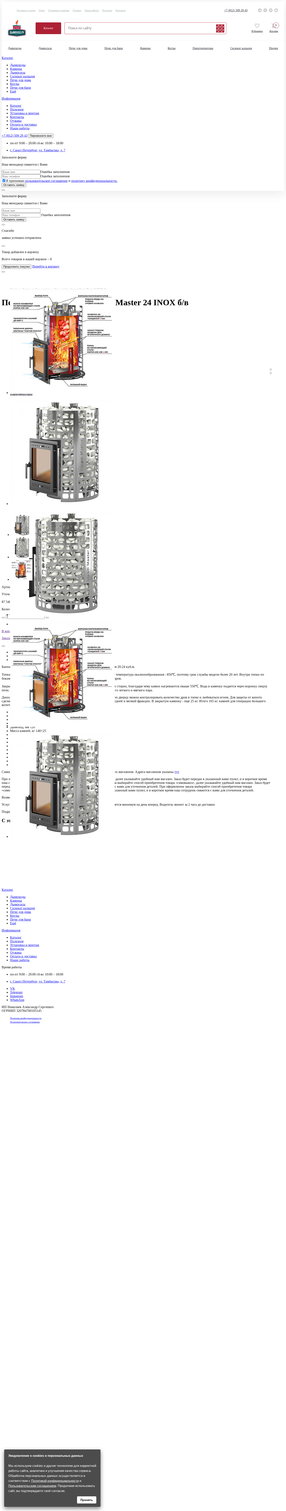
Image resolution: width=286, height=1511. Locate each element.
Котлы (171, 48)
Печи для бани (113, 48)
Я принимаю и (61, 181)
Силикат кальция (241, 48)
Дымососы (45, 48)
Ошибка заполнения (55, 172)
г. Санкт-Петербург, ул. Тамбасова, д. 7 (37, 150)
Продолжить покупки (16, 266)
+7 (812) (235, 10)
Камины (145, 48)
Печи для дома (78, 48)
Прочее (273, 48)
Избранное (257, 31)
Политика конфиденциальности (25, 1018)
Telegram (16, 992)
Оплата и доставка (23, 124)
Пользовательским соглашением (32, 1486)
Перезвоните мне (41, 135)
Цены (42, 10)
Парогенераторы (203, 48)
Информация (11, 98)
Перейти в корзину (45, 266)
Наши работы (92, 10)
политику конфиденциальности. (94, 181)
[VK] (271, 10)
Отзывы (77, 10)
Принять (86, 1500)
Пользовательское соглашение (25, 1022)
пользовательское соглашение (46, 181)
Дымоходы (14, 48)
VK (12, 988)
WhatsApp (17, 1000)
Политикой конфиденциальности (55, 1481)
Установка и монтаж (58, 10)
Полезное (107, 10)
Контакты (121, 10)
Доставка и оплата (25, 10)
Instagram (16, 996)
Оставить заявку (13, 185)
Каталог (48, 28)
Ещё (13, 91)
